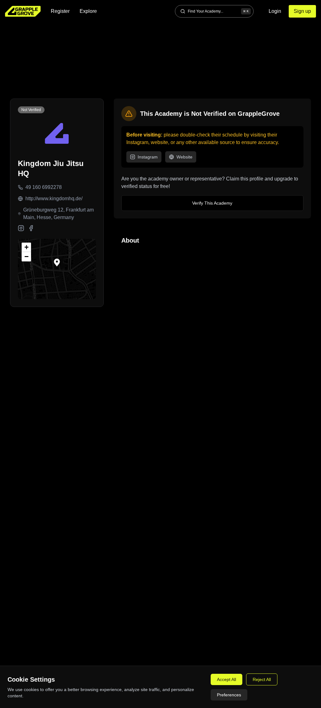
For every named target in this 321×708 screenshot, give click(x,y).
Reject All (262, 679)
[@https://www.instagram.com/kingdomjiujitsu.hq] (21, 228)
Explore (88, 11)
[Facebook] (31, 228)
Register (60, 11)
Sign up (302, 11)
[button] (57, 262)
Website (184, 156)
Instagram (148, 156)
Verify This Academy (212, 203)
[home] (23, 11)
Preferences (229, 694)
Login (275, 11)
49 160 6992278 (43, 187)
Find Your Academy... (218, 11)
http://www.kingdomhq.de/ (53, 198)
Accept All (226, 679)
